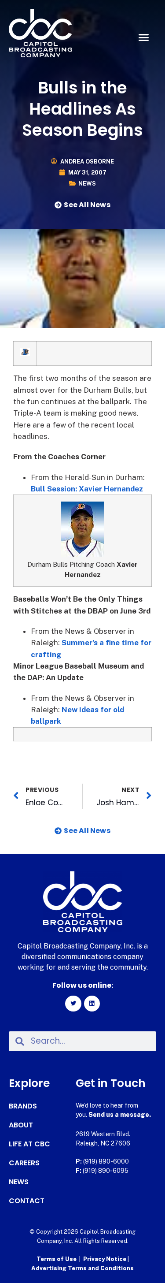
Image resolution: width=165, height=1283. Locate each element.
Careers (24, 1163)
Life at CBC (29, 1144)
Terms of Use (57, 1259)
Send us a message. (119, 1114)
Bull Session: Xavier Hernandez (87, 488)
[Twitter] (73, 1004)
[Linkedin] (92, 1004)
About (21, 1125)
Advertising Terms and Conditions (82, 1268)
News (87, 183)
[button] (144, 37)
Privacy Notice (105, 1259)
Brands (23, 1106)
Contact (26, 1201)
